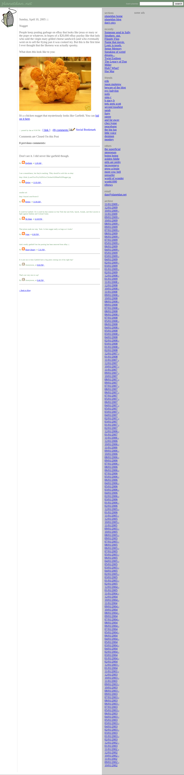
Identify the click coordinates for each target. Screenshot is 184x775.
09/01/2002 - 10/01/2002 (112, 764)
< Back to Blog (25, 290)
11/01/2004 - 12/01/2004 (112, 595)
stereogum (110, 152)
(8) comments (61, 130)
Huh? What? (112, 68)
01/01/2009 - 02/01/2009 (112, 271)
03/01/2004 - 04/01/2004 (112, 647)
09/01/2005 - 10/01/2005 (112, 530)
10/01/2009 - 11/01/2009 (112, 212)
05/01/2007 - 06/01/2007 (112, 400)
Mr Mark (28, 219)
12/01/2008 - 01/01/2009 (112, 277)
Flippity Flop (112, 38)
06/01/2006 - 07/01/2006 (112, 472)
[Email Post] (70, 130)
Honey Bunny (30, 250)
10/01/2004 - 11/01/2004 (112, 601)
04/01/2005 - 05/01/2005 (112, 562)
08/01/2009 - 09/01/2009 (112, 225)
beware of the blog (115, 87)
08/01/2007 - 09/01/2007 (112, 381)
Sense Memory (113, 48)
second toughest (114, 106)
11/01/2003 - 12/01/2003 (112, 673)
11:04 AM (37, 202)
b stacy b (110, 100)
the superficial (112, 149)
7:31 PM (41, 250)
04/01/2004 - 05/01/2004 (112, 640)
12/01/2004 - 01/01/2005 (112, 588)
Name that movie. (115, 42)
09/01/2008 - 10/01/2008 (112, 297)
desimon (109, 136)
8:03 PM (40, 265)
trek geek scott (113, 103)
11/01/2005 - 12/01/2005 (112, 517)
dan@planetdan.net (115, 194)
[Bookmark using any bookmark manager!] (87, 130)
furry (107, 113)
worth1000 (111, 181)
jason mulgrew (113, 84)
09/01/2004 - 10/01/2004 (112, 608)
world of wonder (114, 178)
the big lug (111, 129)
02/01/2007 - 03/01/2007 (112, 420)
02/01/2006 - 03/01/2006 (112, 498)
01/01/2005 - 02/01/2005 (112, 582)
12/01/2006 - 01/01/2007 (112, 433)
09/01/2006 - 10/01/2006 (112, 452)
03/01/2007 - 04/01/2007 (112, 413)
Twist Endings (113, 58)
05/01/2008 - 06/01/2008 (112, 322)
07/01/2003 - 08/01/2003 (112, 699)
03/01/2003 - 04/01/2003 (112, 725)
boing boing (111, 155)
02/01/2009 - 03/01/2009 (112, 264)
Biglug (27, 182)
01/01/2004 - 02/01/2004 (112, 660)
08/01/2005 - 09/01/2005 (112, 537)
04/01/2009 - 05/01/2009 (112, 251)
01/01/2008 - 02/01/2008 (112, 348)
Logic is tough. (113, 45)
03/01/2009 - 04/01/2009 (112, 258)
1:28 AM (38, 163)
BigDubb (28, 163)
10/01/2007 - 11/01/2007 (112, 368)
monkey (109, 139)
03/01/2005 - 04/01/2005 (112, 569)
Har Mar (109, 71)
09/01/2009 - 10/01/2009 (112, 219)
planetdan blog (113, 19)
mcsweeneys (112, 165)
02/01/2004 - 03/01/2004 (112, 653)
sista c (108, 97)
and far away (112, 119)
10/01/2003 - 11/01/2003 (112, 679)
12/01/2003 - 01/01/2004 (112, 666)
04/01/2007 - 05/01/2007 (112, 407)
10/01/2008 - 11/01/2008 (112, 290)
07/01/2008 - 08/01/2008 (112, 310)
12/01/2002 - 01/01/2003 (112, 744)
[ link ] (46, 130)
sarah (108, 110)
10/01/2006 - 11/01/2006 (112, 446)
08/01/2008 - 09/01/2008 (112, 303)
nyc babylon (112, 90)
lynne (27, 234)
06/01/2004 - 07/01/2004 (112, 627)
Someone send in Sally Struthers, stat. (117, 34)
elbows (109, 184)
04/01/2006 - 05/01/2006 (112, 485)
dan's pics (110, 22)
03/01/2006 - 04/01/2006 (112, 491)
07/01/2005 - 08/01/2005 (112, 543)
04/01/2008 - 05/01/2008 (112, 329)
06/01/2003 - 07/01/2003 (112, 705)
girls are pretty (113, 162)
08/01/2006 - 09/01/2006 (112, 459)
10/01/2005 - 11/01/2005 (112, 524)
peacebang (111, 126)
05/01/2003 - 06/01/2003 (112, 712)
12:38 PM (38, 219)
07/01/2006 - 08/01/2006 (112, 465)
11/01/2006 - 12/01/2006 (112, 439)
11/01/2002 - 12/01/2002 (112, 751)
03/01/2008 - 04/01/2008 (112, 335)
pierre (108, 116)
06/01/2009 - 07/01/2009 (112, 238)
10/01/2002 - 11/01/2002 (112, 757)
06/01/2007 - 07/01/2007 (112, 394)
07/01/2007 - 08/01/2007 (112, 387)
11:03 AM (37, 182)
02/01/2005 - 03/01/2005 (112, 575)
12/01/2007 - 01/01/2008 (112, 355)
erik (107, 81)
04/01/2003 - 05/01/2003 (112, 718)
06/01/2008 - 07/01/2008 (112, 316)
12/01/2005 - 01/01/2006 (112, 511)
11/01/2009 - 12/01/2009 (112, 206)
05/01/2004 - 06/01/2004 (112, 634)
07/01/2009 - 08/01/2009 (112, 232)
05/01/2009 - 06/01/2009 (112, 245)
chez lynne (111, 123)
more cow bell (113, 171)
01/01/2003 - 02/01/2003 (112, 738)
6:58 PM (35, 234)
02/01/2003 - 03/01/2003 (112, 731)
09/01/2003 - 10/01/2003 (112, 686)
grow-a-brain (112, 168)
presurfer (110, 175)
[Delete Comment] (41, 182)
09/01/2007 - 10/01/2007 (112, 374)
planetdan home (114, 16)
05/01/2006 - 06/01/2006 (112, 478)
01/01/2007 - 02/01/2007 (112, 426)
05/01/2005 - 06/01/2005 (112, 556)
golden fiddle (112, 158)
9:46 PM (40, 280)
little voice (110, 132)
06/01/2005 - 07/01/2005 (112, 550)
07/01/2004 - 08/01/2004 (112, 621)
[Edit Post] (73, 130)
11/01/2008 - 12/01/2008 (112, 284)
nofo (107, 94)
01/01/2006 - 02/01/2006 (112, 504)
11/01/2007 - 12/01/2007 (112, 361)
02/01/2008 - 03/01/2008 (112, 342)
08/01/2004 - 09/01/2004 (112, 614)
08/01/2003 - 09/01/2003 (112, 692)
